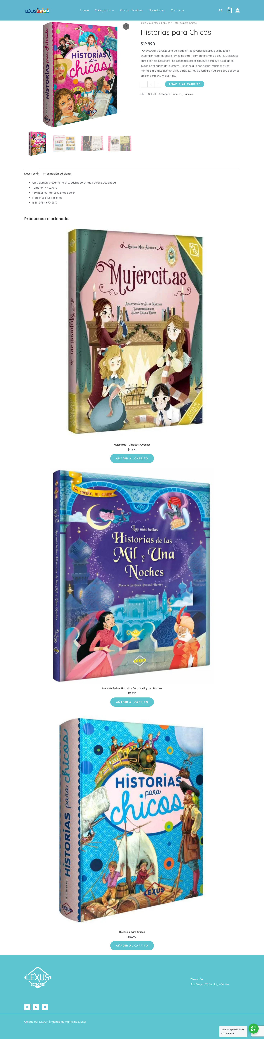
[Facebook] (36, 1007)
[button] (112, 10)
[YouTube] (45, 1007)
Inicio (143, 22)
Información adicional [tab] (57, 173)
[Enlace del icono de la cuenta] (237, 10)
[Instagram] (27, 1007)
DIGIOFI (43, 1021)
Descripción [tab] (32, 173)
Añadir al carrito (185, 84)
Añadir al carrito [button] (132, 458)
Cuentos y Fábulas (159, 22)
